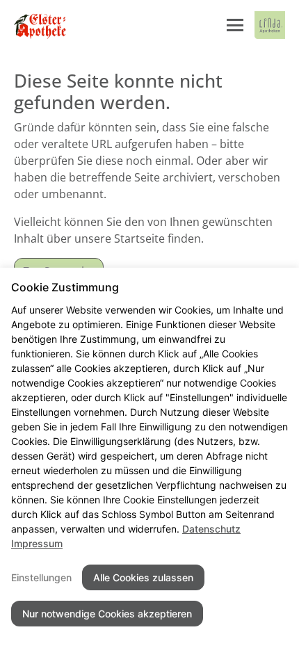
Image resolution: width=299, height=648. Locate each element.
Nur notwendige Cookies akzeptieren (107, 613)
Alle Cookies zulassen (143, 577)
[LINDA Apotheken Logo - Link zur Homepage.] (269, 25)
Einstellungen (41, 577)
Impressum (37, 543)
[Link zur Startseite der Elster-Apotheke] (42, 25)
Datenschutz (211, 529)
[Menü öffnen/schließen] (235, 25)
